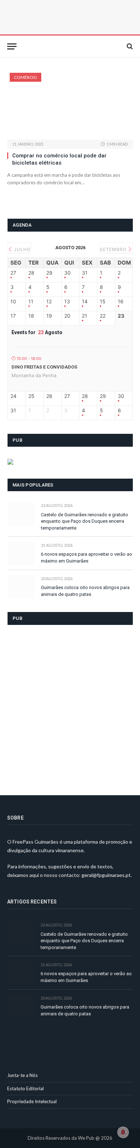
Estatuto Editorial (25, 1088)
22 (103, 316)
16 (120, 301)
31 (85, 273)
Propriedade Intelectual (32, 1101)
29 (49, 273)
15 (103, 301)
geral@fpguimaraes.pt (106, 875)
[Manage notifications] (123, 1132)
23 (121, 316)
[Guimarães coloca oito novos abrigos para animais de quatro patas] (21, 586)
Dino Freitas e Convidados (44, 367)
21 (84, 316)
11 (30, 301)
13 (67, 301)
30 (67, 273)
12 (49, 301)
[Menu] (12, 46)
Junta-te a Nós (22, 1075)
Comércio (25, 77)
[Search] (129, 46)
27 (13, 273)
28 (31, 273)
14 (85, 301)
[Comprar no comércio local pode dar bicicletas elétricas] (70, 106)
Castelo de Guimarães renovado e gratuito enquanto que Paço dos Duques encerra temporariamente (84, 521)
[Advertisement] (70, 705)
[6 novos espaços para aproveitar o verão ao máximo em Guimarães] (21, 553)
